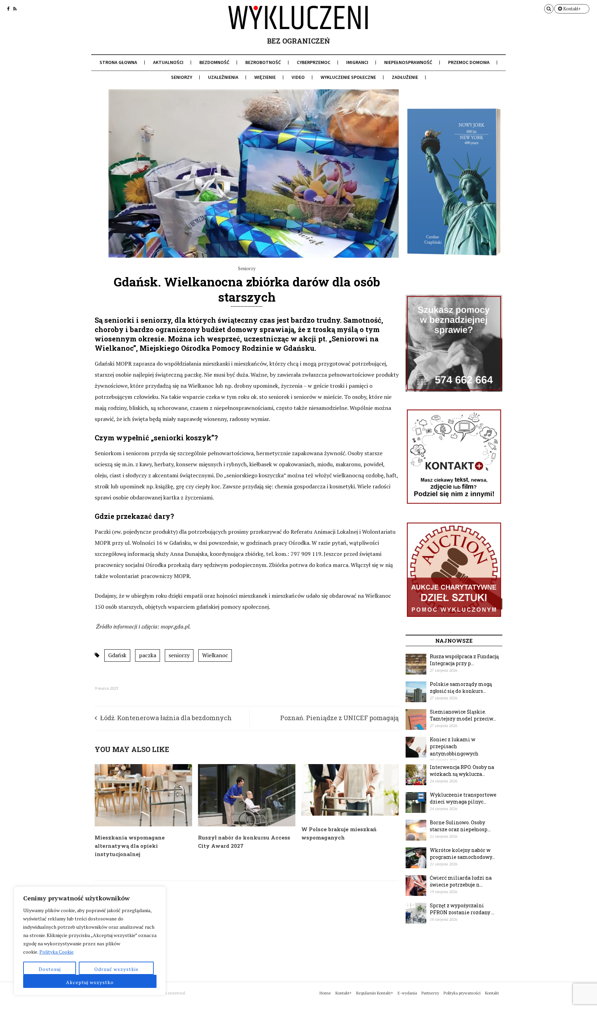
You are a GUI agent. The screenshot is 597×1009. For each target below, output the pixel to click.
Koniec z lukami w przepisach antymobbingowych (454, 746)
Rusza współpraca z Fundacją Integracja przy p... (464, 660)
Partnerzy (430, 993)
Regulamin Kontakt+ (374, 993)
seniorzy (179, 655)
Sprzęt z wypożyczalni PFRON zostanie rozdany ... (462, 909)
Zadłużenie (405, 77)
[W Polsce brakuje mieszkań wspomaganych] (350, 814)
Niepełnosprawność (408, 62)
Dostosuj (50, 969)
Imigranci (357, 62)
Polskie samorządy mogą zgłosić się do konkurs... (461, 688)
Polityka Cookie (56, 951)
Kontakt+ (571, 9)
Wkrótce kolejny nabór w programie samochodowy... (462, 854)
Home (325, 993)
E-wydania (407, 993)
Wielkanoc (215, 655)
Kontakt (492, 993)
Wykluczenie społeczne (348, 77)
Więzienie (265, 77)
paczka (147, 655)
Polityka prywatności (462, 993)
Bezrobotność (263, 62)
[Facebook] (8, 9)
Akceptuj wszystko (90, 982)
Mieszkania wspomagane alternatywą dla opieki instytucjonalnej (130, 845)
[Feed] (15, 9)
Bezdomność (214, 62)
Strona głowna (118, 62)
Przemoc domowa (469, 62)
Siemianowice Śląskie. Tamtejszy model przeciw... (463, 715)
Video (298, 77)
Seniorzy (181, 77)
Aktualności (168, 62)
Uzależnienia (223, 77)
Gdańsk (117, 655)
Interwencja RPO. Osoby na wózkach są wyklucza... (462, 771)
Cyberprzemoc (313, 62)
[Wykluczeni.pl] (298, 23)
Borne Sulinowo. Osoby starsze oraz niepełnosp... (460, 826)
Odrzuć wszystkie (116, 969)
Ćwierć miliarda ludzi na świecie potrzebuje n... (461, 881)
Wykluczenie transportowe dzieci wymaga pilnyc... (463, 798)
